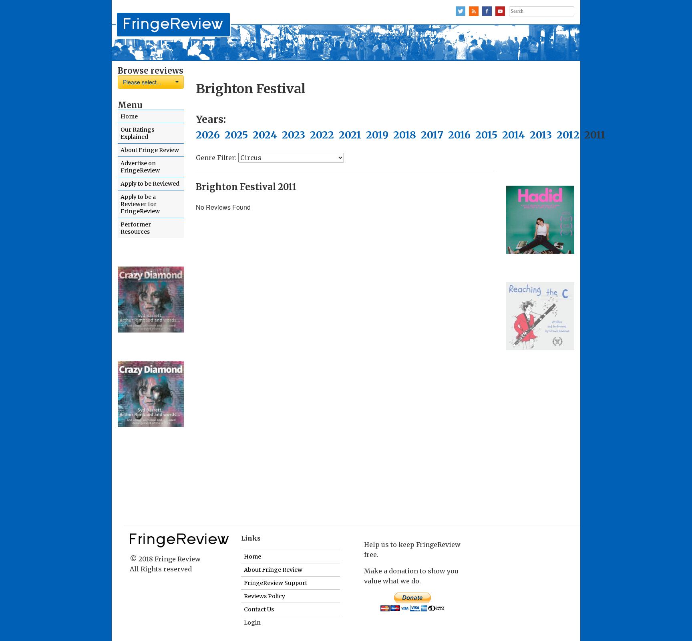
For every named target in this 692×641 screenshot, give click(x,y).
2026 (208, 134)
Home (129, 116)
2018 (404, 134)
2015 (486, 134)
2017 (432, 134)
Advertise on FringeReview (140, 167)
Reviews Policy (264, 596)
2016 (459, 134)
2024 (265, 134)
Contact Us (259, 609)
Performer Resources (136, 228)
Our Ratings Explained (137, 133)
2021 (350, 134)
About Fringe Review (150, 150)
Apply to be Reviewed (150, 183)
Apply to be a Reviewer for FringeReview (140, 204)
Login (252, 622)
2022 (322, 134)
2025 (236, 134)
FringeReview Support (275, 583)
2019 (377, 134)
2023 (293, 134)
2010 (621, 134)
